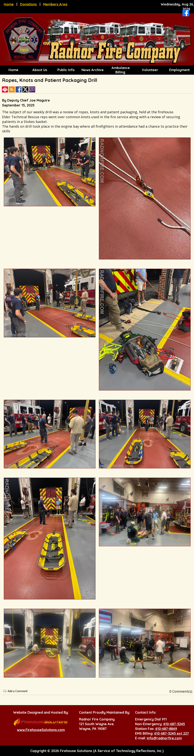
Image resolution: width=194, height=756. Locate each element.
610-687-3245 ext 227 (171, 733)
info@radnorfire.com (164, 738)
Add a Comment (17, 691)
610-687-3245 (174, 724)
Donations (28, 4)
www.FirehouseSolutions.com (41, 730)
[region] (97, 70)
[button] (39, 70)
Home (9, 4)
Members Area (55, 4)
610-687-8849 (166, 729)
